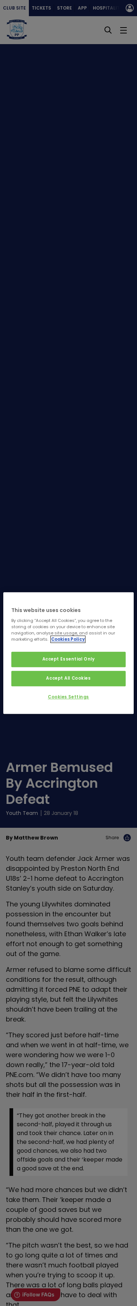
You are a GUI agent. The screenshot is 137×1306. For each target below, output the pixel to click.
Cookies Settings (68, 697)
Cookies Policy (68, 639)
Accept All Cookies (68, 678)
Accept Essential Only (68, 659)
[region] (68, 653)
